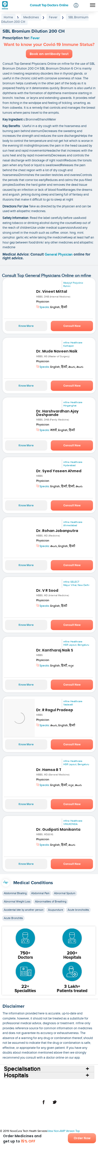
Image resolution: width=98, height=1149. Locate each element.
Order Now (82, 1138)
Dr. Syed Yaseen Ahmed (58, 470)
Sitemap (71, 1093)
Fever (35, 38)
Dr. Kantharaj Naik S (54, 650)
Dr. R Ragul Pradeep (54, 709)
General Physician (59, 255)
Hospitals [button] (16, 1075)
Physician (42, 302)
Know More (26, 326)
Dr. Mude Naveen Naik (56, 351)
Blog (75, 1088)
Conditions (13, 1088)
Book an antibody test (49, 53)
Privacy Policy (52, 1093)
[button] (76, 6)
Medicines (32, 1088)
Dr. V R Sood (47, 590)
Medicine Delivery (55, 1088)
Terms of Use (30, 1093)
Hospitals (50, 1084)
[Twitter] (54, 1105)
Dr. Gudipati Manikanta (58, 829)
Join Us (87, 1088)
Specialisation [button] (22, 1069)
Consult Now (72, 326)
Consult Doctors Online (24, 1084)
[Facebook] (43, 1105)
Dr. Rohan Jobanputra (57, 530)
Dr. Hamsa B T (48, 769)
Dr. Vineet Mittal (51, 291)
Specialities (82, 1084)
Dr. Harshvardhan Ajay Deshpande (57, 413)
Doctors (65, 1084)
